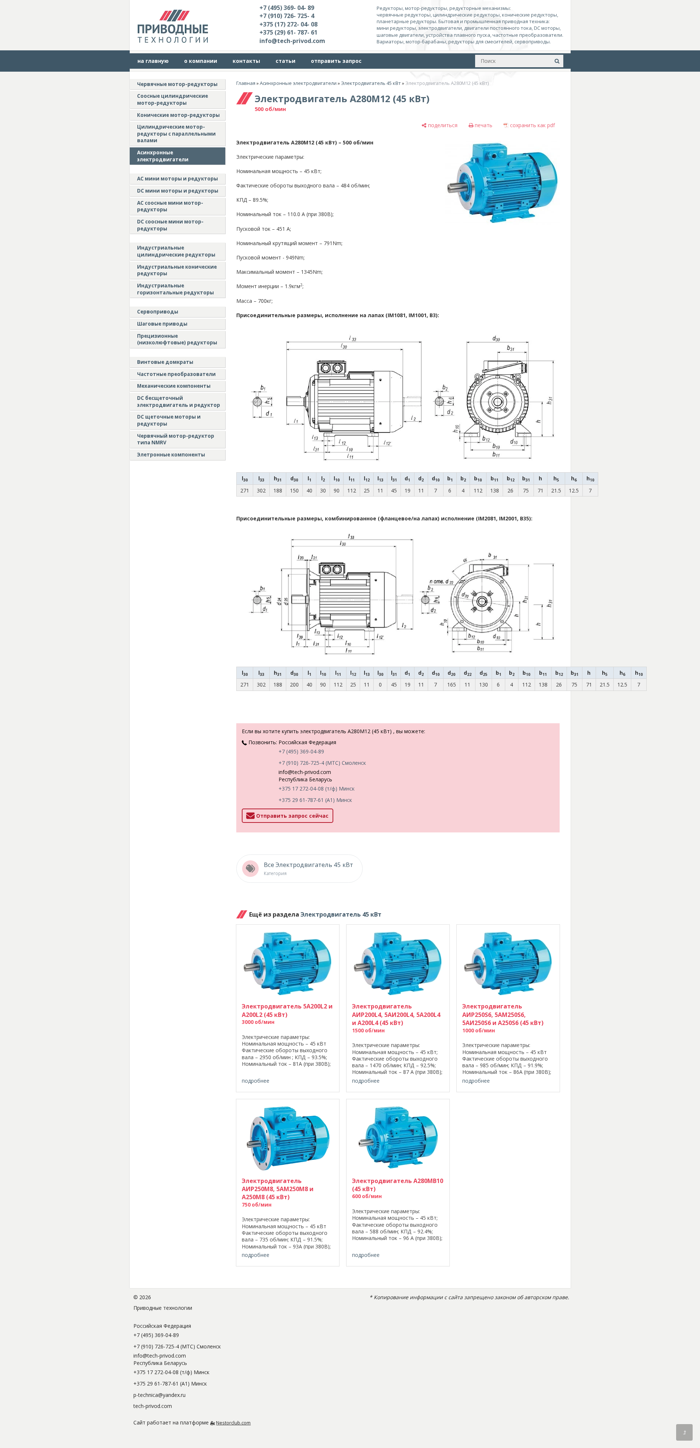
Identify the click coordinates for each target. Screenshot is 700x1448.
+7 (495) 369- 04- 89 (286, 8)
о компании (200, 60)
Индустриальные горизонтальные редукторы (175, 289)
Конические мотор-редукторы (178, 115)
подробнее (255, 1080)
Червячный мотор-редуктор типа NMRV (175, 439)
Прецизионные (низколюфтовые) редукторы (177, 339)
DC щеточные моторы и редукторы (169, 420)
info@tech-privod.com (292, 41)
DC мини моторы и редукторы (177, 190)
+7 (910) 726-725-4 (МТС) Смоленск (322, 762)
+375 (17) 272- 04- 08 (288, 24)
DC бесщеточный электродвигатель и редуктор (178, 401)
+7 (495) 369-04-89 (301, 751)
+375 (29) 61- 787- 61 (288, 32)
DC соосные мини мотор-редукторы (170, 225)
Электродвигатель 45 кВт (371, 83)
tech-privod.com (152, 1405)
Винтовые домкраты (165, 362)
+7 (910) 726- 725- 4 (286, 16)
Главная (245, 83)
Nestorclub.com (233, 1423)
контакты (246, 60)
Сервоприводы (157, 311)
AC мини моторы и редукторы (177, 178)
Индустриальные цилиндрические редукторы (176, 251)
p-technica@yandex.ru (159, 1394)
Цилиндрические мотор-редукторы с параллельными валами (176, 133)
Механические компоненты (174, 386)
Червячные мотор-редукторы (177, 84)
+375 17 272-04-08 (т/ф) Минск (317, 788)
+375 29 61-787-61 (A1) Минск (315, 799)
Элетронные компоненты (171, 454)
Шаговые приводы (162, 323)
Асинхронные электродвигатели (163, 156)
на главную (153, 60)
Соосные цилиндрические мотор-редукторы (172, 99)
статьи (285, 60)
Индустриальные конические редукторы (177, 270)
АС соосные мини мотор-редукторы (170, 206)
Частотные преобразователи (176, 374)
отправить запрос (336, 60)
